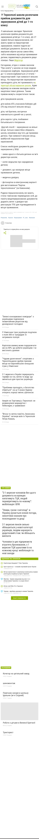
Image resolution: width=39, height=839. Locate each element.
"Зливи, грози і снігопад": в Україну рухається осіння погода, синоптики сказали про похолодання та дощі (19, 514)
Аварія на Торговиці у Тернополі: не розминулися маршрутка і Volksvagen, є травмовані (18, 403)
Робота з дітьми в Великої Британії (19, 722)
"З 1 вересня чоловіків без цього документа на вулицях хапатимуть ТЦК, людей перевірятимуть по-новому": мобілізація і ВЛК (19, 498)
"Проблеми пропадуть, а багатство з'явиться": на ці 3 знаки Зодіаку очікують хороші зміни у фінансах (18, 390)
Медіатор (18, 60)
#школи (10, 218)
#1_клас (25, 218)
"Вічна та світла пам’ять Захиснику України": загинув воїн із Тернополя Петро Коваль (18, 416)
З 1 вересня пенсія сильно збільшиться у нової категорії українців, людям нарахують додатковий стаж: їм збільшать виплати (18, 530)
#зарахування (18, 218)
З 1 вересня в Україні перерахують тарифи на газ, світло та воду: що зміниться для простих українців (18, 377)
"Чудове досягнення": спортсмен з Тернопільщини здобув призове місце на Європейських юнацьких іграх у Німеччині (18, 362)
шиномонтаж (9, 683)
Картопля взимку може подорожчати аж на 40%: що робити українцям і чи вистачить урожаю (19, 348)
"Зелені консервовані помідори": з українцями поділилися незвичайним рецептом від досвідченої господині (18, 320)
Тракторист (8, 732)
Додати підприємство (19, 598)
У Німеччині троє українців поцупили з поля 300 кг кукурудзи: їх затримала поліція (19, 334)
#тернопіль (4, 218)
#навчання (32, 218)
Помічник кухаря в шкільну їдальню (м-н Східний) (15, 694)
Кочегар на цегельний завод (16, 673)
